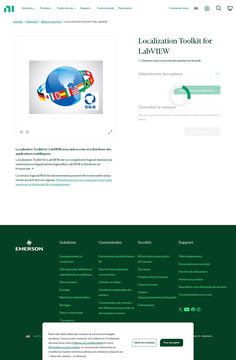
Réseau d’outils (51, 21)
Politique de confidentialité (87, 343)
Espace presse (148, 284)
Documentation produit (194, 264)
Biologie (65, 305)
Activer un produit (190, 279)
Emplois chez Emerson (153, 277)
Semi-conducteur (71, 312)
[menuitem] (29, 9)
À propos (144, 269)
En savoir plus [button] (23, 168)
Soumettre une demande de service (202, 287)
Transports (67, 320)
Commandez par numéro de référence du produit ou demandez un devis (116, 307)
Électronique (68, 282)
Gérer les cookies (144, 342)
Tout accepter (171, 342)
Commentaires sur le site (195, 294)
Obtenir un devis (110, 282)
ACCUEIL (18, 21)
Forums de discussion (193, 271)
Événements (146, 305)
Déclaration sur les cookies (64, 347)
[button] (66, 87)
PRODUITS (32, 21)
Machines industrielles (75, 297)
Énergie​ (65, 290)
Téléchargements (190, 256)
